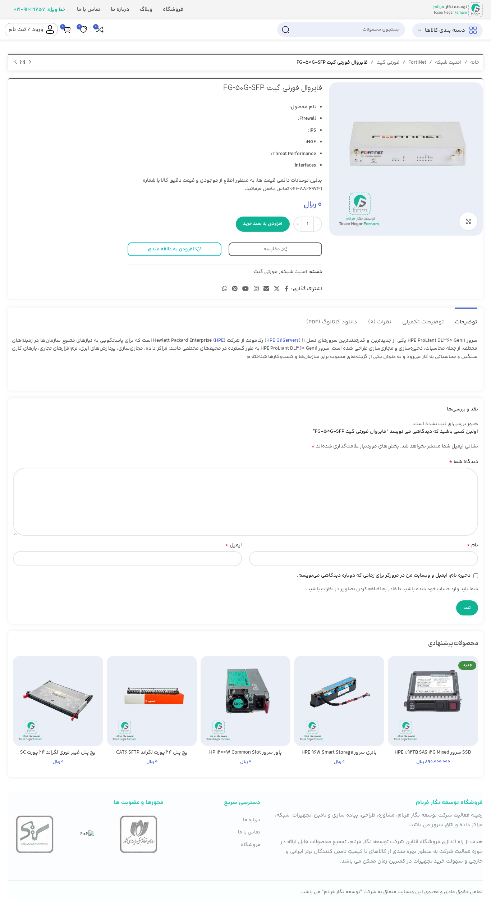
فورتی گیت (388, 63)
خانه (474, 63)
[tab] (466, 318)
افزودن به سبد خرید (263, 223)
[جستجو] (285, 29)
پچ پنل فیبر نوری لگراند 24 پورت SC (58, 752)
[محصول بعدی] (15, 62)
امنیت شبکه (448, 63)
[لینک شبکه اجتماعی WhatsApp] (224, 289)
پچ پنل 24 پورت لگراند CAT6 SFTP (152, 752)
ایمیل (233, 545)
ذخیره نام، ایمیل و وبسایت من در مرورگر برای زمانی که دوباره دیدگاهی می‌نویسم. (384, 575)
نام (472, 545)
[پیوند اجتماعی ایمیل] (266, 289)
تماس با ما (249, 832)
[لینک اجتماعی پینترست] (234, 289)
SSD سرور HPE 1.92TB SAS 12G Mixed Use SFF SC (433, 756)
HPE (219, 341)
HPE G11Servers (282, 341)
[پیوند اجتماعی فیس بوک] (286, 289)
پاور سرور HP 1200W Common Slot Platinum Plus (245, 756)
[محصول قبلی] (29, 62)
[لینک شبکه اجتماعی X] (277, 289)
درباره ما (251, 820)
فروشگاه (250, 845)
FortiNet (417, 63)
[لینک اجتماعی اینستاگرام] (256, 289)
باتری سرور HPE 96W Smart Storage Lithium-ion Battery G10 (339, 756)
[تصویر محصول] (433, 701)
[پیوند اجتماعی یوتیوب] (245, 289)
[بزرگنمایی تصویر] (468, 221)
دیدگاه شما (463, 462)
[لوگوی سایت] (458, 10)
